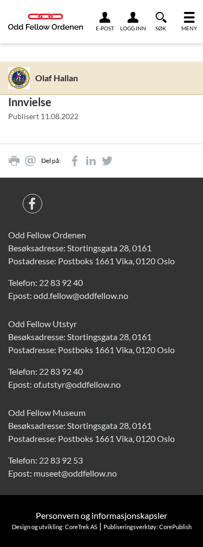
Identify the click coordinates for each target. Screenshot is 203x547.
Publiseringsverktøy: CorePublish (147, 526)
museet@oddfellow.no (75, 473)
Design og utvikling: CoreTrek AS (54, 526)
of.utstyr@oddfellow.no (77, 384)
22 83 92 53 (61, 460)
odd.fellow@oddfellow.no (81, 295)
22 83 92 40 (61, 282)
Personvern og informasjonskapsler (101, 515)
